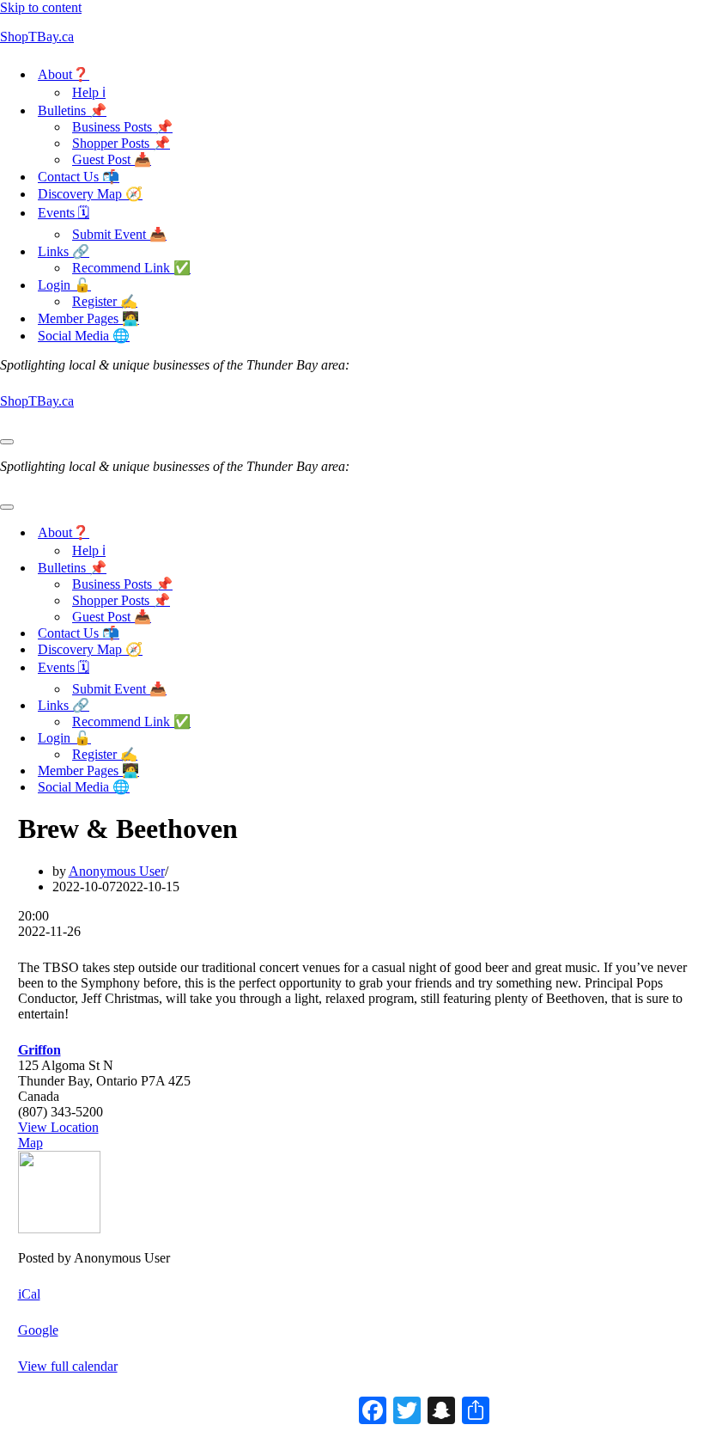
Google (38, 1330)
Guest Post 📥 (111, 159)
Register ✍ (104, 301)
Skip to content (41, 7)
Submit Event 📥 (119, 234)
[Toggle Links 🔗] (300, 705)
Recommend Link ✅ (131, 267)
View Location (58, 1127)
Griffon (39, 1050)
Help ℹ (89, 92)
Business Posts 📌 (122, 126)
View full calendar (68, 1366)
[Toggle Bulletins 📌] (300, 567)
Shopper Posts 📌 (121, 143)
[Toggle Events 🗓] (300, 669)
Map (30, 1142)
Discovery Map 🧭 (90, 194)
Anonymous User (117, 871)
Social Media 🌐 (84, 335)
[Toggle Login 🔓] (300, 738)
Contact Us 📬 (78, 176)
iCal (29, 1294)
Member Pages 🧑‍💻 (88, 318)
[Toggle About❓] (300, 532)
